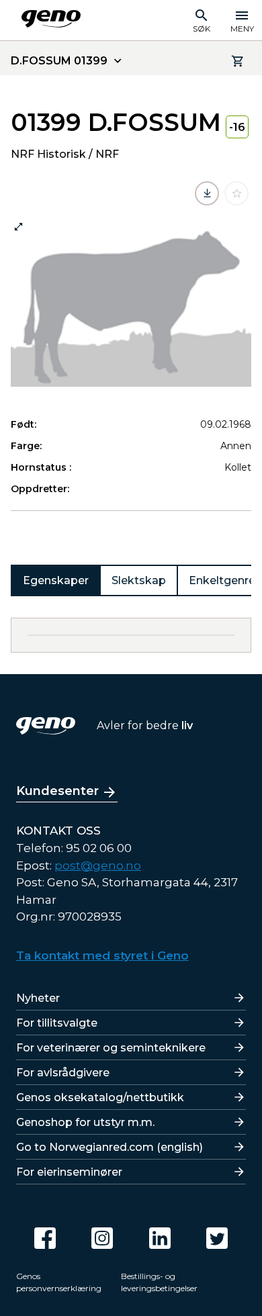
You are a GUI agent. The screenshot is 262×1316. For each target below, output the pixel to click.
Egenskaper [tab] (56, 580)
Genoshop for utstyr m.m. (85, 1122)
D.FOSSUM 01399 (59, 60)
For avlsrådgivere (63, 1072)
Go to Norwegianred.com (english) (109, 1147)
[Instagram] (102, 1238)
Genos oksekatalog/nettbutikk (100, 1097)
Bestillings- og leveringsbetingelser (159, 1282)
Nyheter (38, 998)
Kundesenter (57, 791)
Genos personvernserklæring (58, 1282)
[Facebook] (45, 1238)
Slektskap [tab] (139, 580)
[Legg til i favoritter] (236, 193)
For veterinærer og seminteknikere (111, 1047)
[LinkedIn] (160, 1238)
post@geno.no (97, 865)
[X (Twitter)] (217, 1238)
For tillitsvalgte (56, 1023)
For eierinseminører (69, 1172)
